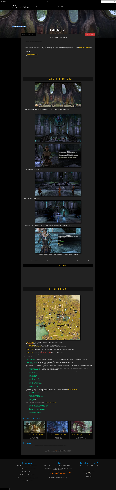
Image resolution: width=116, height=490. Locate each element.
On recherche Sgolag (30, 350)
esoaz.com (61, 450)
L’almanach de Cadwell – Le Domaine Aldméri (81, 435)
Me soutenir (89, 476)
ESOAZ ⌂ (4, 1)
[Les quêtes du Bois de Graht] (58, 427)
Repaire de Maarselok (51, 402)
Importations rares (30, 342)
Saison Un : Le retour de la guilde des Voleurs (27, 465)
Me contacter (89, 473)
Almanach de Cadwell (19, 26)
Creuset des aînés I (49, 390)
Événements (88, 1)
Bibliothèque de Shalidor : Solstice (27, 474)
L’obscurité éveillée (30, 348)
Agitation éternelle (30, 353)
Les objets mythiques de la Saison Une (27, 468)
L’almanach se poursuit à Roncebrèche (58, 265)
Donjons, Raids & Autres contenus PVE (72, 1)
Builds (25, 1)
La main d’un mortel (72, 389)
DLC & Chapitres (56, 1)
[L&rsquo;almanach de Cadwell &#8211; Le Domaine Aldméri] (81, 427)
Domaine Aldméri (59, 445)
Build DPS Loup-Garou (27, 471)
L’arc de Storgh (29, 352)
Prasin (36, 260)
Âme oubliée (31, 345)
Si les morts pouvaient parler (35, 346)
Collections (40, 1)
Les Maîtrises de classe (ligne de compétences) (27, 477)
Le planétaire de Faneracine (32, 54)
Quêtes (47, 1)
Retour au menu (5, 488)
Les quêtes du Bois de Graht (36, 41)
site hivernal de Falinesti (84, 47)
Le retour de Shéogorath (27, 480)
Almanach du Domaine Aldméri (50, 445)
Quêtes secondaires (33, 56)
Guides (31, 1)
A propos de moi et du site (89, 470)
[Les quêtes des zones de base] (34, 427)
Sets (20, 1)
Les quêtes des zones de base (34, 434)
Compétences (12, 1)
